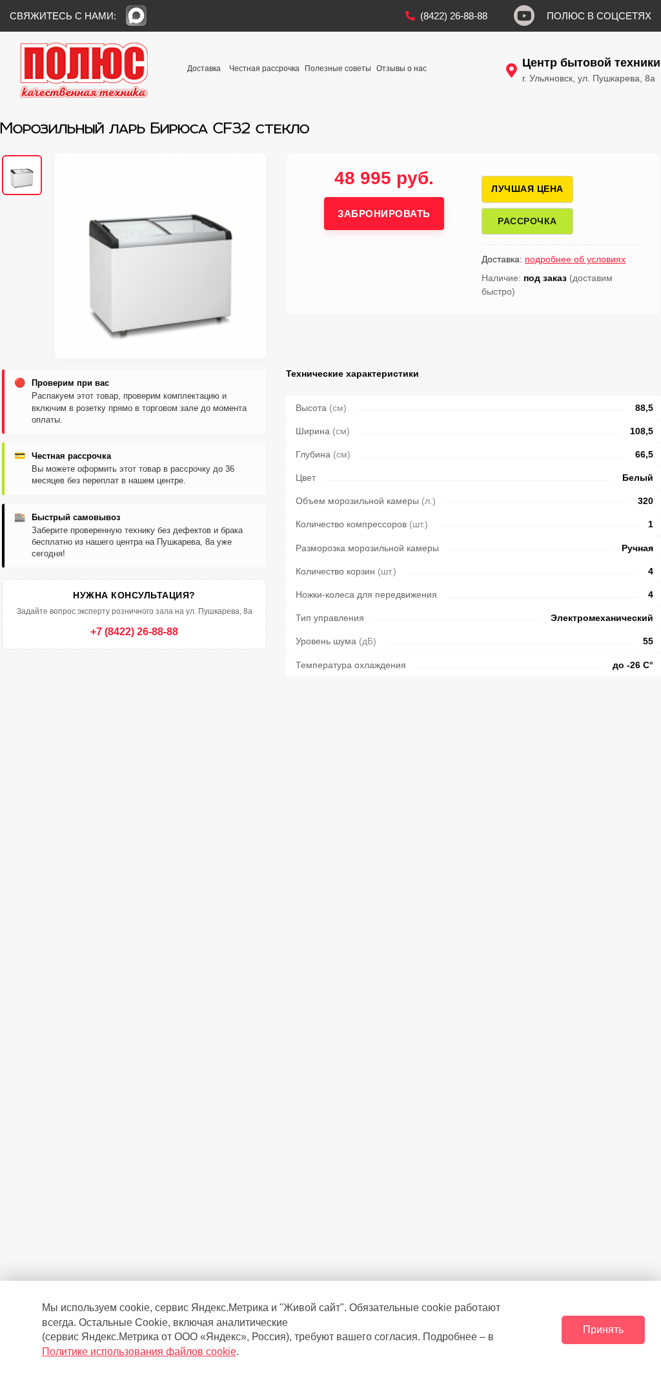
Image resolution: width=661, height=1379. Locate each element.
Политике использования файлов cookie (139, 1351)
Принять (603, 1329)
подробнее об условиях (575, 259)
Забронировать (384, 213)
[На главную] (84, 69)
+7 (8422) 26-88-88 (134, 631)
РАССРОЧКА (527, 221)
